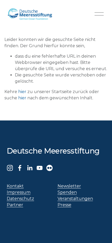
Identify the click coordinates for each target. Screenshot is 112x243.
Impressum (18, 192)
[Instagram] (10, 168)
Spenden (67, 192)
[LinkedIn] (30, 168)
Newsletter (69, 186)
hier (22, 91)
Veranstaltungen (75, 198)
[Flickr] (49, 168)
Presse (64, 204)
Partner (15, 204)
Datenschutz (20, 198)
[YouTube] (39, 168)
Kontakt (15, 186)
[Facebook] (20, 168)
